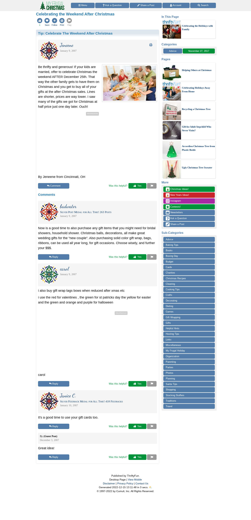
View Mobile (135, 479)
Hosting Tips (172, 334)
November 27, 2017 (198, 51)
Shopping (171, 389)
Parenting (171, 361)
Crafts (169, 295)
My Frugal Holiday (175, 350)
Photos (169, 372)
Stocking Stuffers (175, 395)
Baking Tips (172, 245)
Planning (170, 378)
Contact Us (141, 483)
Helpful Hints (172, 328)
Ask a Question (178, 218)
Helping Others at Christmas (196, 70)
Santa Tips (171, 384)
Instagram (175, 200)
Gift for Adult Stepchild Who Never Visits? (196, 128)
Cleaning (170, 284)
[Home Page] (52, 2)
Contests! (175, 206)
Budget (169, 261)
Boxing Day (172, 256)
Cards (169, 267)
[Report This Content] (152, 186)
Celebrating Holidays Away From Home (196, 89)
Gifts (168, 322)
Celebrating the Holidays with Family (197, 27)
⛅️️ (150, 487)
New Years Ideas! (177, 195)
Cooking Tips (173, 289)
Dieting (169, 306)
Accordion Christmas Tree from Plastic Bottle (198, 148)
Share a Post (177, 224)
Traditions (171, 400)
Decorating (171, 300)
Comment (55, 185)
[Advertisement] (69, 142)
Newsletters (176, 212)
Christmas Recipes (176, 278)
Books (169, 250)
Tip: (75, 33)
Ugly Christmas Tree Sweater (197, 167)
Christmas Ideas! (177, 189)
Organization (172, 356)
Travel (169, 406)
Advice (172, 51)
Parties (169, 367)
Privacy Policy (125, 483)
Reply (55, 256)
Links (168, 339)
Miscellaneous (173, 345)
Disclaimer (109, 483)
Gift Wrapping (173, 317)
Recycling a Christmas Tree (196, 109)
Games (169, 311)
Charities (170, 272)
